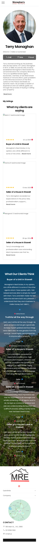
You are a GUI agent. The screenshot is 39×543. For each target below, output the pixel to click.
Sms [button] (21, 57)
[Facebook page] (19, 486)
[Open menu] (3, 2)
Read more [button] (26, 154)
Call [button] (9, 57)
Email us (9, 534)
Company (7, 495)
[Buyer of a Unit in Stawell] (19, 309)
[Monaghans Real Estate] (19, 3)
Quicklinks (7, 490)
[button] (31, 57)
